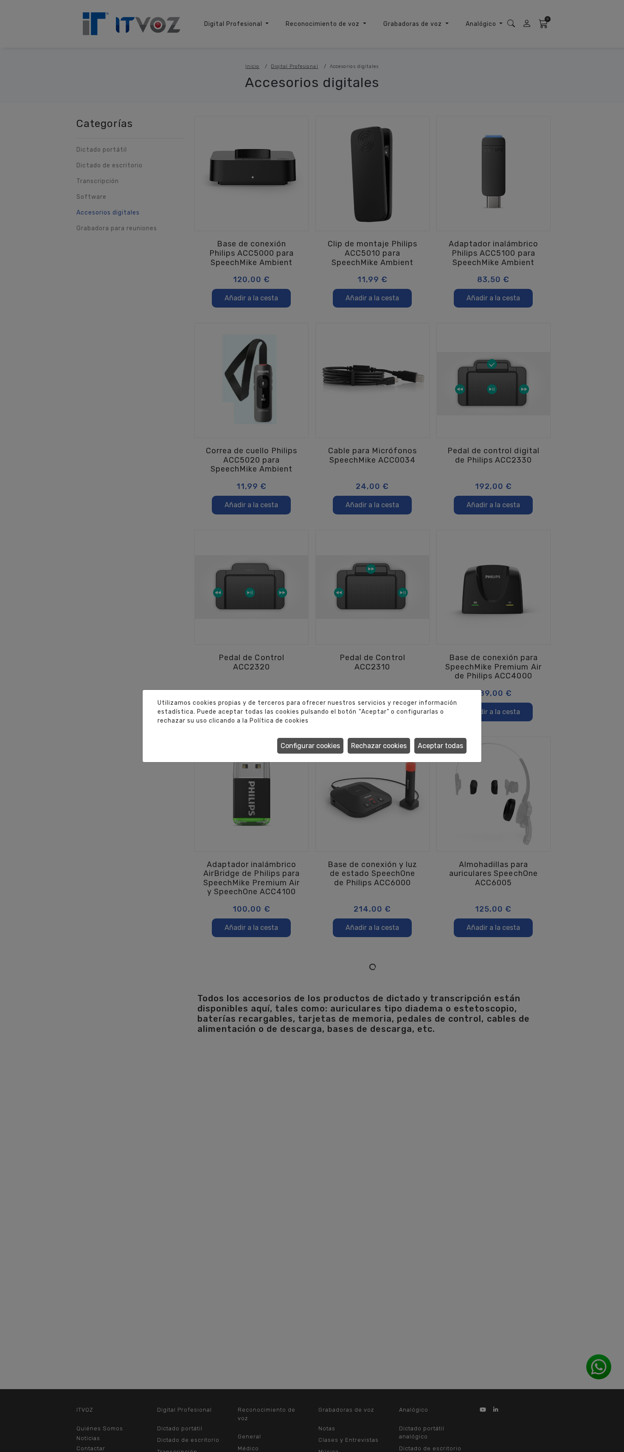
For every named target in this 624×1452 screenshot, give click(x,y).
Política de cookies (279, 720)
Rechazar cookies (379, 746)
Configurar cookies (310, 746)
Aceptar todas (440, 746)
